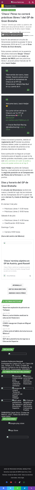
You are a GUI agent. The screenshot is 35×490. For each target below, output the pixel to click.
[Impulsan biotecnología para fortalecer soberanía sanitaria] (17, 381)
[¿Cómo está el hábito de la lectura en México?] (28, 390)
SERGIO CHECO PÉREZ (18, 293)
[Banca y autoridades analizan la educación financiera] (28, 380)
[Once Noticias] (17, 2)
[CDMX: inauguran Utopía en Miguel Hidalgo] (17, 393)
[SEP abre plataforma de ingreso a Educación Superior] (17, 404)
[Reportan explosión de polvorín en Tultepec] (6, 378)
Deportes (4, 10)
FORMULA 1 (18, 285)
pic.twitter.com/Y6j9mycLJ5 (17, 120)
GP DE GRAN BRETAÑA (18, 289)
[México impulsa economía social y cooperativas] (6, 390)
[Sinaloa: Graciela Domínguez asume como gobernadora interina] (6, 402)
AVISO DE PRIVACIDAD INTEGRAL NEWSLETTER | (17, 469)
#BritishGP (10, 118)
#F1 (19, 115)
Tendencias (12, 10)
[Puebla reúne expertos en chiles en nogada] (28, 405)
